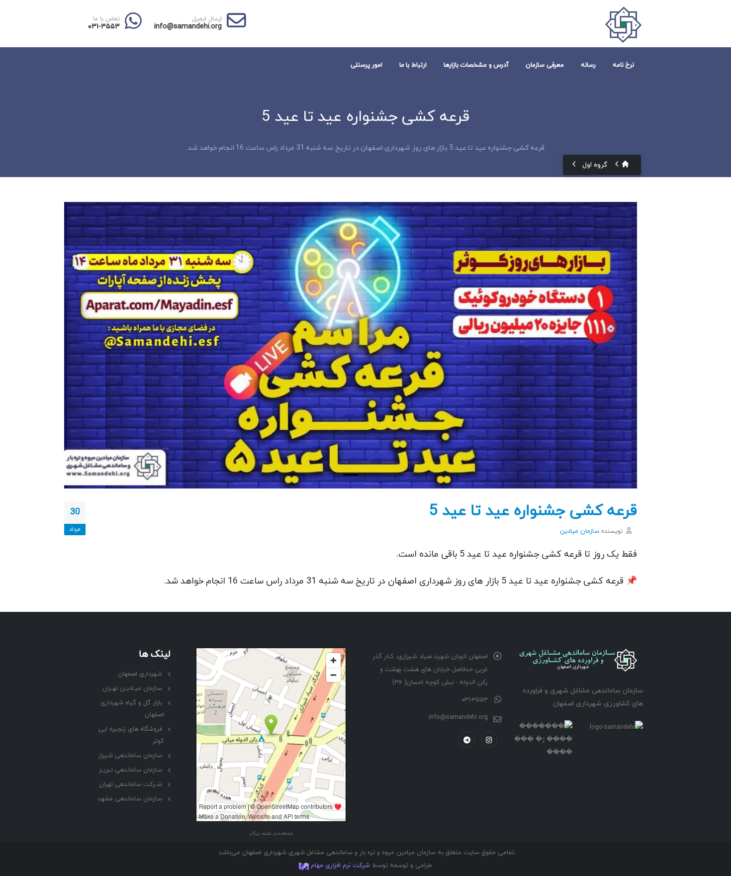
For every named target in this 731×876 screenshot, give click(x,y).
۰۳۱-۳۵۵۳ (104, 26)
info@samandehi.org (188, 26)
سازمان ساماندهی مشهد (129, 798)
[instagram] (489, 739)
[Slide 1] (350, 475)
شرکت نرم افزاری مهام (339, 865)
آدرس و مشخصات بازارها (476, 65)
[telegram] (466, 739)
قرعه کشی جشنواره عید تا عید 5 (533, 511)
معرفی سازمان (545, 65)
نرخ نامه (624, 65)
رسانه (588, 65)
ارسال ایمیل (207, 18)
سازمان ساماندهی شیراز (130, 755)
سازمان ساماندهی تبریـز (130, 770)
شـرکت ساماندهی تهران (130, 784)
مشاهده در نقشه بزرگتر (271, 834)
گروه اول (594, 165)
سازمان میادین (579, 531)
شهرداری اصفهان (140, 674)
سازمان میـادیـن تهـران (132, 688)
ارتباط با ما (413, 65)
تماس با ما (106, 18)
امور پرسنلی (366, 65)
